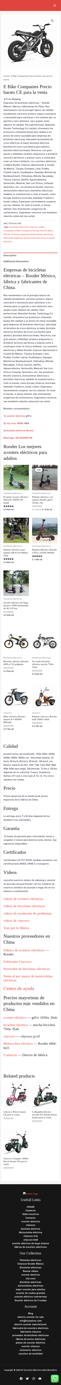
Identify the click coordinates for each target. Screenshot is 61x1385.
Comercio (10, 1055)
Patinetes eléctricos (30, 1260)
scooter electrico (14, 1017)
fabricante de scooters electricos (30, 1328)
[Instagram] (33, 1378)
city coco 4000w (14, 423)
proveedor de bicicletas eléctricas (30, 1335)
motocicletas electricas (30, 1285)
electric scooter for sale (31, 1317)
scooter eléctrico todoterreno (30, 1296)
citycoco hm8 (30, 1239)
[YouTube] (39, 1378)
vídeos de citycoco (16, 920)
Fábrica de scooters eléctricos (24, 950)
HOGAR (30, 1207)
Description (9, 255)
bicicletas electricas (18, 227)
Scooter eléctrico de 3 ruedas (31, 1300)
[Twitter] (27, 1378)
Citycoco (33, 227)
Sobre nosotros (30, 1214)
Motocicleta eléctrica (18, 1043)
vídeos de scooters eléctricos (23, 899)
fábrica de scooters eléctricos (30, 1247)
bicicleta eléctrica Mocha (19, 430)
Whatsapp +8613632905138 (17, 438)
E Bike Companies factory (27, 230)
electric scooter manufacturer (30, 1324)
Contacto (30, 1217)
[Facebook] (21, 1378)
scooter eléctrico (15, 416)
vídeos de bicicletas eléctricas (24, 906)
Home (6, 76)
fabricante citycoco (30, 1331)
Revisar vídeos (30, 1271)
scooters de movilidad (31, 1353)
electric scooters (11, 234)
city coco (31, 1278)
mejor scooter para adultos (30, 1289)
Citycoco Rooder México (30, 1263)
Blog (30, 1313)
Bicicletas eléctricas (30, 1267)
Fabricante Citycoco (17, 962)
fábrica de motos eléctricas (30, 1339)
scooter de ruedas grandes (30, 1293)
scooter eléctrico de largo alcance (30, 1243)
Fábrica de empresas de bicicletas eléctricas (24, 238)
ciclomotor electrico (30, 1350)
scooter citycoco (30, 1346)
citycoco (9, 1036)
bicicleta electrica (15, 1025)
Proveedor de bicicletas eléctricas (26, 969)
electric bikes (46, 230)
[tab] (30, 256)
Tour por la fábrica (16, 928)
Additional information (16, 261)
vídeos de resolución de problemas (27, 913)
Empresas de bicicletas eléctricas (37, 234)
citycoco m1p (30, 1236)
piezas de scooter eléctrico (30, 1342)
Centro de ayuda (18, 988)
